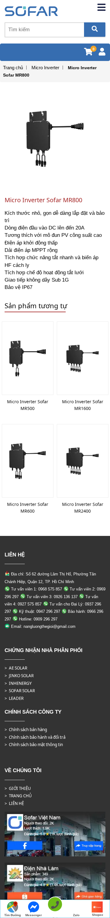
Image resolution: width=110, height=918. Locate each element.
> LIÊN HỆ (14, 803)
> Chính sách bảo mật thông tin (34, 744)
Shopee (97, 914)
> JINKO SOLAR (19, 675)
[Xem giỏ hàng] (88, 53)
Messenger (33, 915)
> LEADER (14, 698)
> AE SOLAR (16, 668)
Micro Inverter (45, 67)
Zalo (76, 915)
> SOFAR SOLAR (20, 690)
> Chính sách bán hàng (26, 729)
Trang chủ (13, 67)
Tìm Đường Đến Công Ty (12, 915)
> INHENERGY (18, 683)
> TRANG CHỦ (18, 796)
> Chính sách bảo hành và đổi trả (35, 737)
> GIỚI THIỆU (18, 788)
